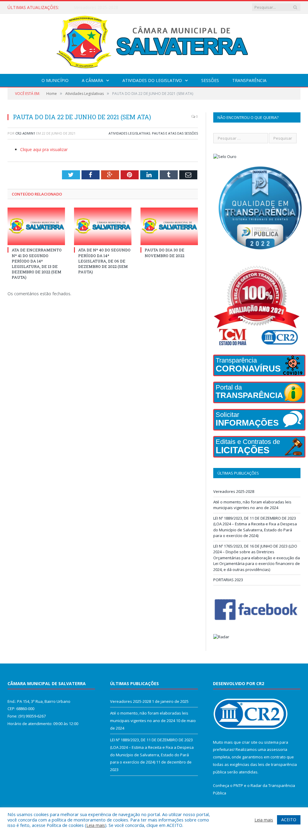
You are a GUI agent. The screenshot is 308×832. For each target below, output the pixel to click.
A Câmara (92, 80)
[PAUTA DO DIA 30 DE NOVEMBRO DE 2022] (169, 226)
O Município (55, 80)
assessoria (277, 749)
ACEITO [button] (288, 819)
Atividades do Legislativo (152, 80)
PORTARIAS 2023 (228, 579)
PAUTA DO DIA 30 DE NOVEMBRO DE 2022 (164, 252)
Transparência (249, 80)
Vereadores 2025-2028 (233, 491)
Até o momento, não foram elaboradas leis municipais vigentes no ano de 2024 (135, 7)
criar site (249, 742)
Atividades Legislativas (129, 133)
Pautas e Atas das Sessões (175, 133)
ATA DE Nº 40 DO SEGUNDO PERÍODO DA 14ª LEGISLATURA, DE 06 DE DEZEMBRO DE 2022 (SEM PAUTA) (104, 261)
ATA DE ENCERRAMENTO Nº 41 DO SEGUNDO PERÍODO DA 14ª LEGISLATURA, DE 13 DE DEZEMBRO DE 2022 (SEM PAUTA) (37, 263)
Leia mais (95, 825)
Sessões (210, 80)
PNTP (238, 785)
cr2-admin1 (25, 133)
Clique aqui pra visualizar (44, 149)
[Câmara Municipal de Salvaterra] (154, 42)
